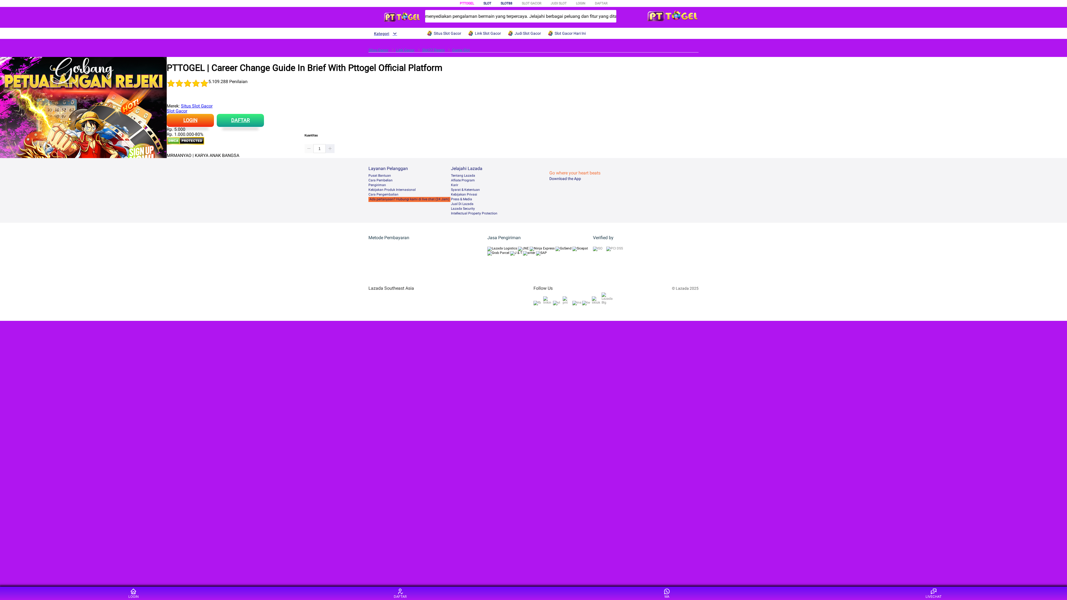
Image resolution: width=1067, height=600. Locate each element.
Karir (454, 185)
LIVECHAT (934, 596)
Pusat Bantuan (379, 176)
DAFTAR (601, 3)
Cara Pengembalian (383, 194)
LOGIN (580, 3)
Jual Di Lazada (462, 204)
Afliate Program (463, 180)
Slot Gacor (177, 111)
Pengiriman (377, 185)
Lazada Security (463, 209)
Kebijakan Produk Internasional (392, 190)
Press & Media (461, 199)
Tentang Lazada (463, 176)
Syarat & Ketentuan (465, 190)
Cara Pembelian (380, 180)
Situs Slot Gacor (197, 106)
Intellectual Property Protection (474, 213)
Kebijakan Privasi (464, 194)
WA (666, 596)
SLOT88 (506, 3)
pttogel (467, 3)
